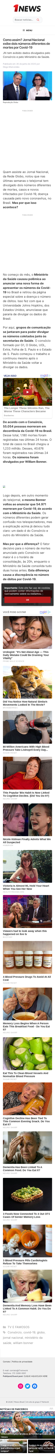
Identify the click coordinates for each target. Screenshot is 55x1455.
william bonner (23, 1343)
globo (41, 1332)
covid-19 (29, 1332)
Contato (6, 1361)
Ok (27, 600)
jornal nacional (13, 1337)
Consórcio (15, 1332)
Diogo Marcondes (11, 67)
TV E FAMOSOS (18, 1327)
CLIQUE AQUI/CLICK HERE (36, 1376)
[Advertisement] (27, 139)
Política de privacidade (22, 1361)
